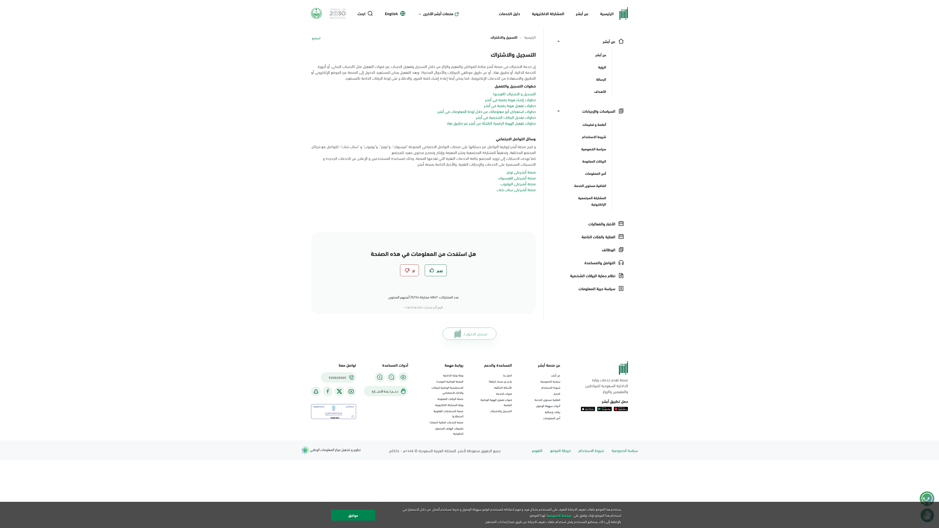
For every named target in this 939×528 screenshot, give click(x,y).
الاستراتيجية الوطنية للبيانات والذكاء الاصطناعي (447, 390)
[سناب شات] (316, 391)
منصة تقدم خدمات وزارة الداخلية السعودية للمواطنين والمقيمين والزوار (606, 385)
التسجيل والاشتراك (501, 410)
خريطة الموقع (560, 450)
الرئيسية (607, 13)
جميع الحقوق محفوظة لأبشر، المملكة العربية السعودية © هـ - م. (444, 450)
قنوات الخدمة (504, 393)
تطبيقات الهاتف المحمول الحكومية (449, 430)
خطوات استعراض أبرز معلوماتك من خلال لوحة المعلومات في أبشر (486, 111)
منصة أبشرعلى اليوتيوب (518, 183)
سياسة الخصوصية (550, 381)
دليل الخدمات (509, 13)
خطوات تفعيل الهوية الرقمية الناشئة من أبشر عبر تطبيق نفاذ (491, 122)
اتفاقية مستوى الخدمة (547, 399)
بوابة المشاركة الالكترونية (449, 404)
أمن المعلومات (551, 417)
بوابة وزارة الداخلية (453, 375)
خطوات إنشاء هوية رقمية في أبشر (510, 99)
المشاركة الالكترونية (548, 13)
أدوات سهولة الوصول (548, 405)
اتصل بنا (507, 375)
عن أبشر (582, 13)
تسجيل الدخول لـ (475, 333)
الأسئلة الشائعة (503, 387)
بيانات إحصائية (552, 411)
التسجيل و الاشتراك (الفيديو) (514, 93)
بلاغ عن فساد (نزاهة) (500, 381)
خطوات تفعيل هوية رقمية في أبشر (510, 105)
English (391, 13)
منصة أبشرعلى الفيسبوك (517, 177)
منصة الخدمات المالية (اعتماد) (446, 422)
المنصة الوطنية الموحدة (449, 381)
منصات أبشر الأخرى (438, 13)
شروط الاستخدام (550, 387)
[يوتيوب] (351, 391)
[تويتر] (339, 391)
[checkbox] (436, 270)
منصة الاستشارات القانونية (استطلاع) (448, 413)
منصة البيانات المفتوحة (450, 398)
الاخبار (557, 393)
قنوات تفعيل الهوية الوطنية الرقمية (496, 402)
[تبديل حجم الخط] (391, 377)
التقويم (537, 450)
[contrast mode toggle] (403, 377)
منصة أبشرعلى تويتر (521, 171)
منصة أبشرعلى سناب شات (516, 189)
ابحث (361, 13)
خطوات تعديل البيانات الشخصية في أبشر (506, 117)
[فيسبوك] (328, 391)
